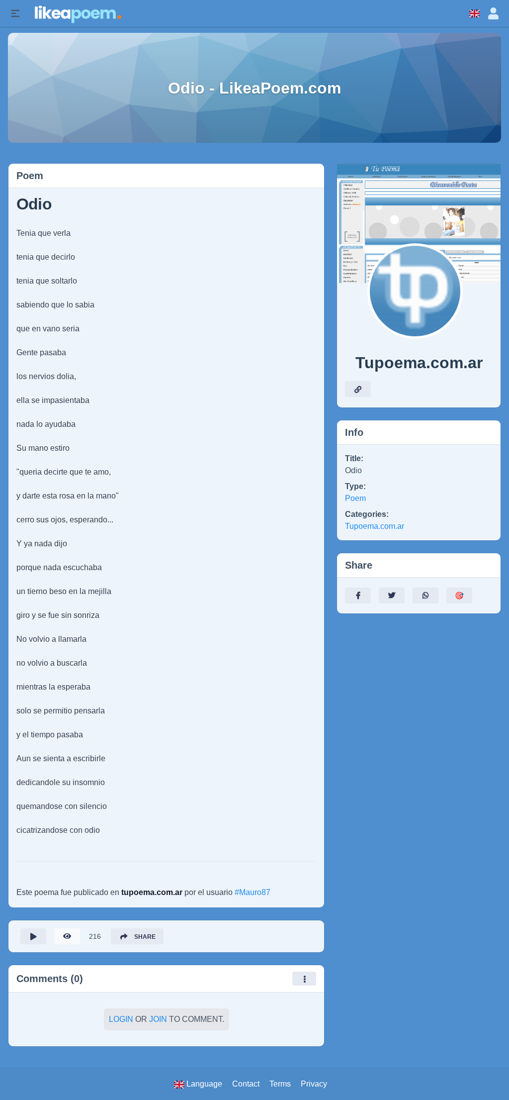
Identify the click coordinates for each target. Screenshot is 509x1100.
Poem (355, 498)
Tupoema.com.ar (374, 526)
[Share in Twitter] (392, 595)
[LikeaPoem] (77, 13)
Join (158, 1019)
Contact (245, 1084)
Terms (280, 1084)
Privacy (314, 1084)
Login (121, 1019)
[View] (67, 936)
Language (203, 1084)
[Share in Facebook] (358, 595)
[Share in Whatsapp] (425, 595)
